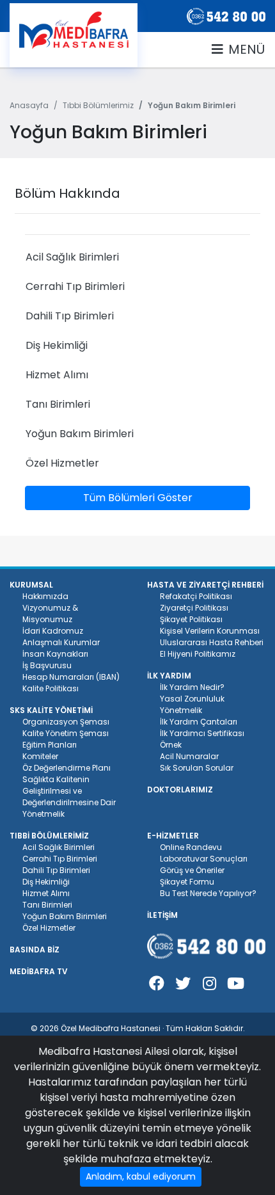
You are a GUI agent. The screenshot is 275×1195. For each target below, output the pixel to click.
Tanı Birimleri (47, 904)
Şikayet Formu (187, 881)
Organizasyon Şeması (65, 721)
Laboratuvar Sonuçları (204, 858)
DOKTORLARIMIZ (180, 789)
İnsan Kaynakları (55, 653)
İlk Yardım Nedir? (192, 687)
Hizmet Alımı (46, 893)
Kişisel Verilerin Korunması (210, 630)
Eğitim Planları (49, 744)
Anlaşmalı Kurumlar (61, 642)
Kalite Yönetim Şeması (65, 733)
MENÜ (245, 49)
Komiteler (40, 756)
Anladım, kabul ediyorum (141, 1176)
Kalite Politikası (50, 688)
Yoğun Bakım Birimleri (64, 916)
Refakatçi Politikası (196, 596)
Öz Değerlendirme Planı (66, 767)
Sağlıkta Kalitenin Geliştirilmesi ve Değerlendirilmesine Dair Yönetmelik (69, 796)
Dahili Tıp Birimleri (56, 870)
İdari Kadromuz (52, 630)
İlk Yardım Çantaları (198, 721)
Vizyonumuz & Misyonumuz (50, 613)
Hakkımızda (45, 596)
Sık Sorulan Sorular (196, 767)
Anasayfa (29, 105)
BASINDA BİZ (34, 949)
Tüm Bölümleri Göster (137, 497)
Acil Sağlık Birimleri (58, 847)
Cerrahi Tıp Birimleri (59, 858)
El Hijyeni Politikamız (197, 653)
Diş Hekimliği (46, 881)
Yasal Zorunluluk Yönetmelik (192, 704)
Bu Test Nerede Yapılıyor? (208, 893)
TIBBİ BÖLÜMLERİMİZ (49, 835)
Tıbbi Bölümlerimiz (98, 105)
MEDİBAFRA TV (39, 971)
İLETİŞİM (162, 915)
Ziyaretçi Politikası (194, 607)
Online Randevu (191, 847)
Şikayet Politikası (191, 619)
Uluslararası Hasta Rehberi (211, 642)
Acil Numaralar (189, 756)
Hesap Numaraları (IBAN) (71, 676)
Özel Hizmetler (48, 927)
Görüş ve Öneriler (192, 870)
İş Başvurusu (47, 665)
